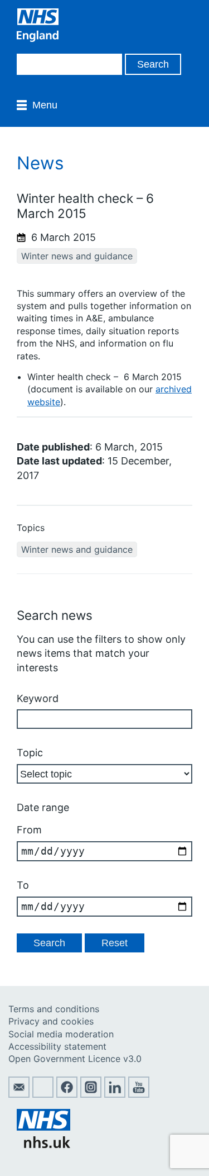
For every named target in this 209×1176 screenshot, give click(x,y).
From (29, 830)
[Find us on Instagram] (90, 1094)
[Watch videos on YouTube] (138, 1094)
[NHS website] (43, 1144)
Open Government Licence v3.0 (75, 1058)
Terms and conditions (53, 1008)
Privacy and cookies (51, 1021)
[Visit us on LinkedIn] (114, 1094)
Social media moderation (61, 1034)
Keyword (38, 698)
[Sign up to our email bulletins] (19, 1094)
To (23, 885)
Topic (30, 752)
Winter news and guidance (77, 256)
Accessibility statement (57, 1046)
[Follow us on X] (43, 1094)
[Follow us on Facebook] (66, 1094)
